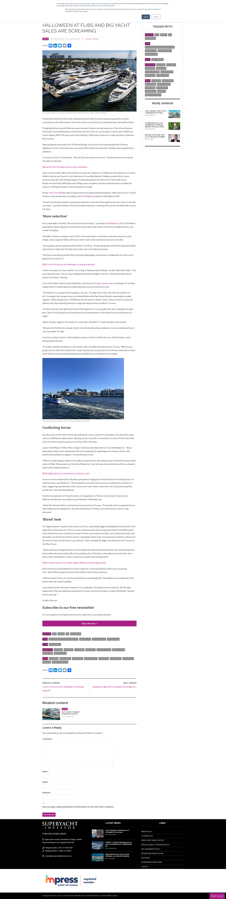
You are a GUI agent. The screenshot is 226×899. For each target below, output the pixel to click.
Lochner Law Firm (118, 649)
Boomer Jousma (101, 283)
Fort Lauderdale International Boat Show (63, 639)
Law (67, 634)
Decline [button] (155, 17)
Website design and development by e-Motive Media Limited (96, 896)
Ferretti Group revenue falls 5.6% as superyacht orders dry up (118, 844)
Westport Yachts (60, 653)
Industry (61, 634)
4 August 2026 (111, 834)
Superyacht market (98, 639)
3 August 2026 (111, 848)
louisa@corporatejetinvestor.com (58, 856)
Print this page (93, 39)
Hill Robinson (79, 649)
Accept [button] (146, 17)
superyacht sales (113, 639)
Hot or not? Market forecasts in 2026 (71, 713)
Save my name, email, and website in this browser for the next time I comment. (78, 806)
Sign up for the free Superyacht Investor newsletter (64, 167)
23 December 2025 (68, 716)
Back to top (217, 896)
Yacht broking (76, 634)
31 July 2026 (111, 858)
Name (45, 771)
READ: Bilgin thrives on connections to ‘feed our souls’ (66, 473)
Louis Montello (128, 658)
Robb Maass (46, 662)
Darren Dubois (103, 658)
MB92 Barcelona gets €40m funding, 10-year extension (117, 855)
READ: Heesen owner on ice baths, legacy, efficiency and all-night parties (74, 562)
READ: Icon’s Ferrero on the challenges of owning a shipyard (68, 264)
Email (45, 782)
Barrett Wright (85, 196)
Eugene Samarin (115, 658)
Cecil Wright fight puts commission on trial (155, 112)
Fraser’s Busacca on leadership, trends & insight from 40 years (154, 125)
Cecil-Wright (68, 649)
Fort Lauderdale (55, 644)
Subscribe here (88, 623)
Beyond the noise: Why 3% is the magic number (155, 136)
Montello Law (47, 653)
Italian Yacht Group (104, 649)
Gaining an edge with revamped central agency (113, 686)
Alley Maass (58, 649)
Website (46, 792)
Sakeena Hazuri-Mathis (60, 662)
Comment (47, 739)
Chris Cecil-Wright (57, 192)
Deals (54, 634)
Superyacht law (85, 639)
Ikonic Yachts (90, 649)
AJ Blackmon (113, 223)
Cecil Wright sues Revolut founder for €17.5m (117, 831)
